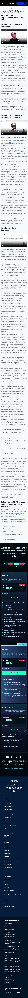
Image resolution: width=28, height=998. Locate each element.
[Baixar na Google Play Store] (18, 788)
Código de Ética (8, 823)
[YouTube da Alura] (7, 788)
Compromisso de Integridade (11, 814)
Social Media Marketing (9, 980)
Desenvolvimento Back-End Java (11, 971)
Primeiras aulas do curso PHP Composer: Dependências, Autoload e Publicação (14, 12)
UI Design (6, 954)
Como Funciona (7, 845)
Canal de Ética (7, 820)
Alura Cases (7, 879)
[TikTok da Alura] (14, 791)
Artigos (6, 884)
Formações (6, 847)
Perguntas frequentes (9, 906)
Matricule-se (14, 597)
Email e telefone (8, 903)
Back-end (21, 514)
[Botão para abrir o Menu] (2, 3)
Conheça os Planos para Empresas (14, 768)
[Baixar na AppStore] (21, 788)
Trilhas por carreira (12, 921)
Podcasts (6, 887)
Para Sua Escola (8, 809)
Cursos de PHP (22, 8)
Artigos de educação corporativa (9, 891)
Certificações (7, 870)
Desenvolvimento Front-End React (12, 961)
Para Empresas (7, 806)
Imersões (6, 881)
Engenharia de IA (8, 925)
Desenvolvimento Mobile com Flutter (12, 960)
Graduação (6, 992)
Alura (2, 8)
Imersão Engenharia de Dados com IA (12, 894)
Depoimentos (7, 853)
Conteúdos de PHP (13, 10)
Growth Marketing (8, 982)
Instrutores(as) (7, 856)
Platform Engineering (9, 948)
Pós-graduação (13, 992)
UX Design (6, 955)
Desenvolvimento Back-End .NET (11, 967)
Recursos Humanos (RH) (9, 979)
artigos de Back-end (12, 516)
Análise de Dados (8, 932)
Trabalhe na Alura (8, 803)
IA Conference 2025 (9, 864)
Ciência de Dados (8, 931)
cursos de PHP (13, 514)
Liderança (6, 977)
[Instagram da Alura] (15, 788)
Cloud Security (7, 940)
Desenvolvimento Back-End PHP (11, 966)
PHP (10, 142)
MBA (19, 992)
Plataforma (6, 850)
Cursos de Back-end (11, 8)
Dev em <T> (7, 859)
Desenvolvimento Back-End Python (12, 969)
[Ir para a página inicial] (10, 3)
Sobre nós (6, 800)
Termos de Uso (7, 817)
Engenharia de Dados (9, 936)
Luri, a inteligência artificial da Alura (12, 861)
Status (5, 828)
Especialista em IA (8, 926)
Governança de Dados (9, 934)
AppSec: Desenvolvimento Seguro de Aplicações (12, 943)
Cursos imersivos (8, 867)
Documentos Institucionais (10, 825)
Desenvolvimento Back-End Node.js (12, 973)
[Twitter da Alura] (12, 788)
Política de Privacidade (9, 812)
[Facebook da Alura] (10, 788)
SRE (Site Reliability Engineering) (11, 949)
